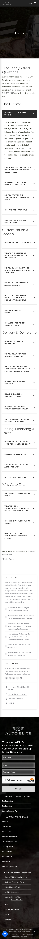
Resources (17, 900)
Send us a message (17, 90)
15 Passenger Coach (9, 842)
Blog (6, 904)
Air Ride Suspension (12, 892)
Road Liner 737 (7, 861)
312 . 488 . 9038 (13, 934)
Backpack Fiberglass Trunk (14, 882)
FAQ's (7, 914)
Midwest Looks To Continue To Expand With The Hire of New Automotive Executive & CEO (18, 637)
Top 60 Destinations (12, 909)
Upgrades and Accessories (17, 873)
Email (23, 934)
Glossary (8, 919)
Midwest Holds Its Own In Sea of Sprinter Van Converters (19, 653)
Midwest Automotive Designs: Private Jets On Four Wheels (18, 609)
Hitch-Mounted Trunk (12, 887)
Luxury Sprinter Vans (17, 817)
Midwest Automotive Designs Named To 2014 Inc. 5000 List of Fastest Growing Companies (19, 626)
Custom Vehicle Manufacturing (16, 877)
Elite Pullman (7, 852)
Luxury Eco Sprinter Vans (16, 796)
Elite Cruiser (6, 832)
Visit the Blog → (8, 559)
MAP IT (11, 703)
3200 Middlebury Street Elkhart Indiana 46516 (20, 931)
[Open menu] (32, 3)
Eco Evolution (7, 806)
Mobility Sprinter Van (10, 866)
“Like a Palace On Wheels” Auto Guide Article (18, 646)
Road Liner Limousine (10, 837)
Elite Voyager (7, 856)
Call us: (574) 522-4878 (17, 694)
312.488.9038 (8, 93)
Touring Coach (7, 847)
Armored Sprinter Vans (13, 897)
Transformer (6, 827)
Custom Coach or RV (9, 811)
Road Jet (5, 822)
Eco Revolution (7, 801)
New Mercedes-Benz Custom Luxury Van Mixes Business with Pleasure (20, 617)
